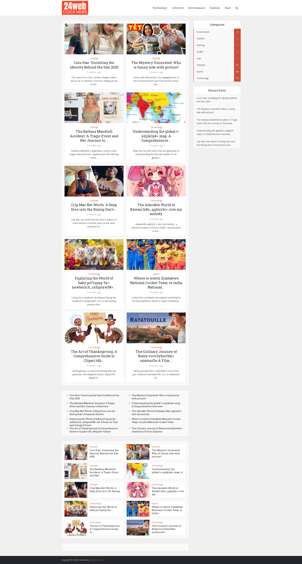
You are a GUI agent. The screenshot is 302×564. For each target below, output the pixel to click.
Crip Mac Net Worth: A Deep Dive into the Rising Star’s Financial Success (92, 413)
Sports (156, 273)
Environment (196, 7)
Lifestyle (178, 7)
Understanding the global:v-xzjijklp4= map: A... (168, 470)
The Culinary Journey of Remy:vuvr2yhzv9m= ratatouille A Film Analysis (157, 430)
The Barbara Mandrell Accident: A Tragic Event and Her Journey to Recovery (92, 405)
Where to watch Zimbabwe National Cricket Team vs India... (167, 510)
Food (227, 7)
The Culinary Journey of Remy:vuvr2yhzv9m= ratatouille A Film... (156, 356)
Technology (159, 7)
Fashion (215, 7)
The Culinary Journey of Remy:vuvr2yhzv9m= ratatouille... (166, 529)
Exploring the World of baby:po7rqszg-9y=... (103, 508)
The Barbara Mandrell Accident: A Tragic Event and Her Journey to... (94, 136)
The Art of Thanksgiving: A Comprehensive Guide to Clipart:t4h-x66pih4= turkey (94, 430)
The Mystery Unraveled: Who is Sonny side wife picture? (156, 64)
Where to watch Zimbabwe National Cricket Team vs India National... (156, 282)
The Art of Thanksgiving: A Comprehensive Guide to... (105, 529)
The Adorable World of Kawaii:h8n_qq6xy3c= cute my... (168, 491)
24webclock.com (97, 559)
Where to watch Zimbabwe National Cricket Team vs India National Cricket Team (156, 420)
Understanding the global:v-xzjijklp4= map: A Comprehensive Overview (156, 405)
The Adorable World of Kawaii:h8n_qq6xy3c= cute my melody (156, 209)
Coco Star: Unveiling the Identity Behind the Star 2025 (94, 64)
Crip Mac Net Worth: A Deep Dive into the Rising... (105, 489)
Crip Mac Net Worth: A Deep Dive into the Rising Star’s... (94, 207)
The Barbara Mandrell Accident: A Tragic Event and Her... (104, 472)
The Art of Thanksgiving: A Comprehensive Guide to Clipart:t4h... (94, 356)
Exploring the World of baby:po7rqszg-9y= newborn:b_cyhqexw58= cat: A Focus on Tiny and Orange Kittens (94, 422)
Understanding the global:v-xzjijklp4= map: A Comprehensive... (156, 136)
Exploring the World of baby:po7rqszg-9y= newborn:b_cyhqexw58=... (94, 282)
